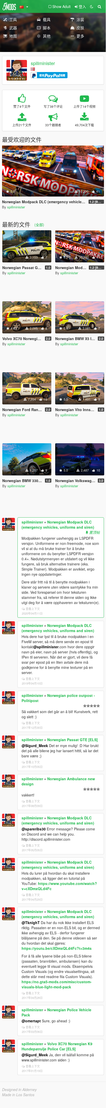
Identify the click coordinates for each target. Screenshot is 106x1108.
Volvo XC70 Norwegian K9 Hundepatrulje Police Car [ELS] (57, 1046)
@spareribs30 (34, 828)
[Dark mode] (91, 6)
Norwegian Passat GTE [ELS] (72, 739)
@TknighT (31, 922)
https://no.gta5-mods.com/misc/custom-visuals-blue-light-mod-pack (57, 984)
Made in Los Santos (18, 1094)
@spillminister (46, 646)
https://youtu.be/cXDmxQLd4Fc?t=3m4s (57, 948)
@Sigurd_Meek (35, 745)
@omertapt (31, 1020)
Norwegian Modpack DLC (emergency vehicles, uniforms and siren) (58, 524)
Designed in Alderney (19, 1089)
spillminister (43, 63)
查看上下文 (33, 609)
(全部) (39, 224)
